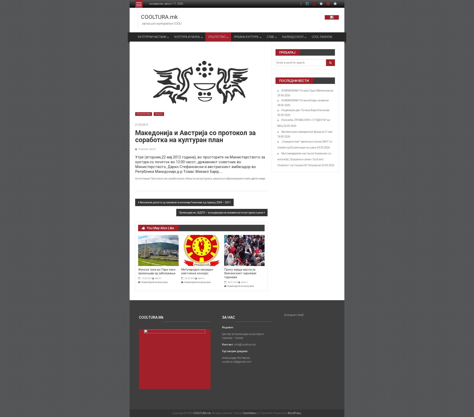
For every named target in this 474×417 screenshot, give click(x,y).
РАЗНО (159, 114)
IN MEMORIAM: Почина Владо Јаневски (305, 100)
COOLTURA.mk (159, 17)
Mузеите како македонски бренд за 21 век (306, 131)
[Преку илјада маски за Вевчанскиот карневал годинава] (244, 250)
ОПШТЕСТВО (217, 37)
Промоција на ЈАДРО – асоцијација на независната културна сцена (221, 212)
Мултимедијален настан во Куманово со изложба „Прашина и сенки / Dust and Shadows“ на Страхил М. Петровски (304, 159)
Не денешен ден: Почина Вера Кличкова (305, 110)
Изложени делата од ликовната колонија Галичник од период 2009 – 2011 (185, 202)
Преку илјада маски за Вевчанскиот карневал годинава (240, 273)
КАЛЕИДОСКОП (292, 37)
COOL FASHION (322, 37)
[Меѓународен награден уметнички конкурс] (201, 250)
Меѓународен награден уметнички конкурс (197, 271)
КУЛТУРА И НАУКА (187, 37)
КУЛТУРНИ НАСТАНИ (152, 37)
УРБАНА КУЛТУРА (246, 37)
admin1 (158, 278)
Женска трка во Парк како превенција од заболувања (157, 271)
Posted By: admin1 (147, 149)
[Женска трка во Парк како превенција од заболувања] (158, 250)
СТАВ (270, 37)
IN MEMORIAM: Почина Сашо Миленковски (307, 90)
